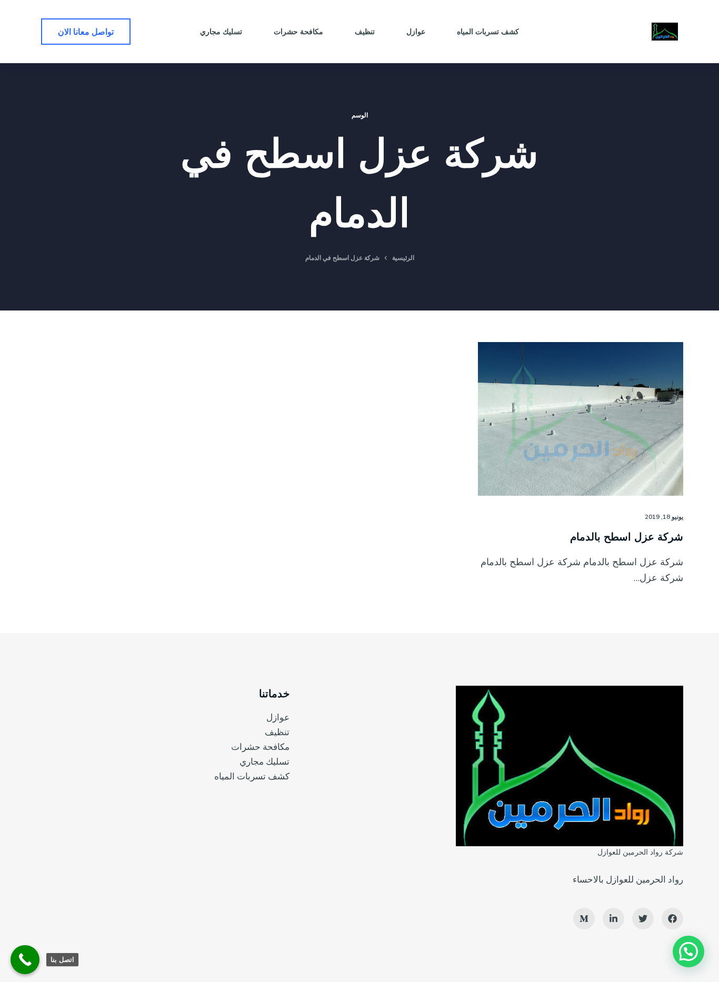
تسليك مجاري (264, 761)
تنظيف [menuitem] (365, 31)
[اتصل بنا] (25, 959)
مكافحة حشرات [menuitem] (298, 31)
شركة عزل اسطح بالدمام (626, 536)
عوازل (277, 717)
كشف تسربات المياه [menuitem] (488, 31)
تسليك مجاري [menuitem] (221, 31)
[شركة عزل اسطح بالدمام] (580, 419)
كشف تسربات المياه (251, 775)
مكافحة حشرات (260, 746)
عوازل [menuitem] (415, 31)
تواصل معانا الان (86, 31)
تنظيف (277, 731)
